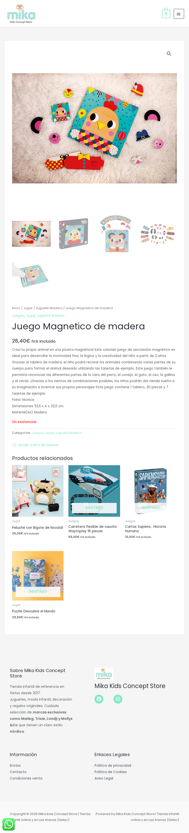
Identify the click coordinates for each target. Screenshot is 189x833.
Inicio (16, 308)
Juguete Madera (49, 308)
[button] (169, 53)
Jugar (28, 308)
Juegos (18, 315)
